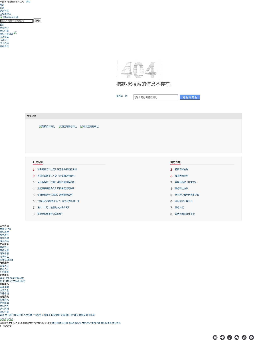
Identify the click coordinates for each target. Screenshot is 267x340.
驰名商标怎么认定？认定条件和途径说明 (57, 169)
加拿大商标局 (181, 176)
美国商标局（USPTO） (186, 182)
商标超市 (116, 323)
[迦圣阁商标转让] (68, 126)
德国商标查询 (181, 169)
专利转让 (4, 40)
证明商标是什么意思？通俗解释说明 (54, 195)
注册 (2, 8)
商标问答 (4, 306)
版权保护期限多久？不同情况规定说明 (55, 188)
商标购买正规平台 (184, 201)
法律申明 (4, 293)
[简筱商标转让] (47, 126)
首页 (2, 25)
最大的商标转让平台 (185, 214)
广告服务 (4, 272)
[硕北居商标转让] (89, 126)
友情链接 (64, 315)
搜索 (37, 21)
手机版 (91, 315)
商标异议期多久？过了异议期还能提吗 (55, 176)
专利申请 (4, 37)
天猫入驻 (4, 266)
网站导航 (4, 11)
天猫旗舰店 (5, 14)
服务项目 (4, 235)
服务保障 (4, 287)
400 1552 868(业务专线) (12, 278)
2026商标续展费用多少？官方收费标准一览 (58, 201)
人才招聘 (27, 315)
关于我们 (9, 315)
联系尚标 (4, 241)
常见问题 (4, 309)
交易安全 (4, 290)
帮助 (28, 2)
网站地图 (55, 315)
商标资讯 (4, 46)
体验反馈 (83, 315)
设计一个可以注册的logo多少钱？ (53, 207)
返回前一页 (121, 96)
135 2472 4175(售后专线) (12, 281)
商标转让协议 (181, 188)
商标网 (55, 323)
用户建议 (74, 315)
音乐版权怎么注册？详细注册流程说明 (55, 182)
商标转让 (4, 28)
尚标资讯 (4, 300)
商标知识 (4, 303)
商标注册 (4, 31)
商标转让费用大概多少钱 (187, 195)
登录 (2, 5)
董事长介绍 (5, 229)
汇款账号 (46, 315)
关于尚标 (4, 43)
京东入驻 (4, 269)
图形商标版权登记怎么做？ (50, 214)
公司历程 (4, 238)
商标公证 (179, 207)
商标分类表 (106, 323)
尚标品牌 (4, 232)
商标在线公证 (6, 34)
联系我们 (18, 315)
